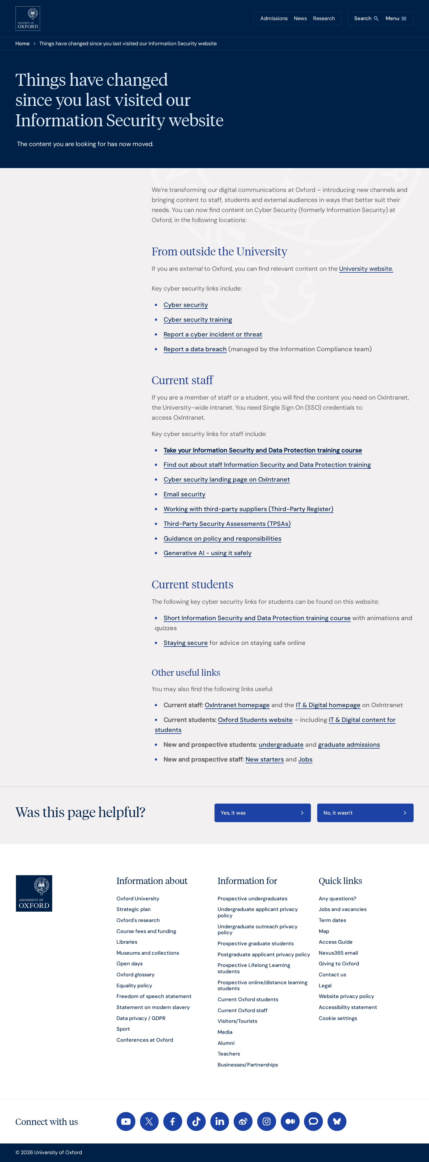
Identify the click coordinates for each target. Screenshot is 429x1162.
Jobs (305, 759)
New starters (265, 759)
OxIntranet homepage (237, 705)
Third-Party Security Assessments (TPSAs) (227, 524)
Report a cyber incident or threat (213, 334)
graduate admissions (349, 744)
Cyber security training (198, 319)
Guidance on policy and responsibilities (222, 538)
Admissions (274, 18)
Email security (184, 494)
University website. (366, 269)
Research (324, 18)
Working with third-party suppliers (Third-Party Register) (249, 509)
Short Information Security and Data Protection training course (257, 618)
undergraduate (281, 744)
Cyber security (186, 305)
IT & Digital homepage (328, 705)
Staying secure (186, 643)
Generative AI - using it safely (208, 553)
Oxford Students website (255, 720)
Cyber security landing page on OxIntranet (227, 479)
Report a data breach (195, 349)
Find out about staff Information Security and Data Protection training (267, 465)
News (300, 18)
